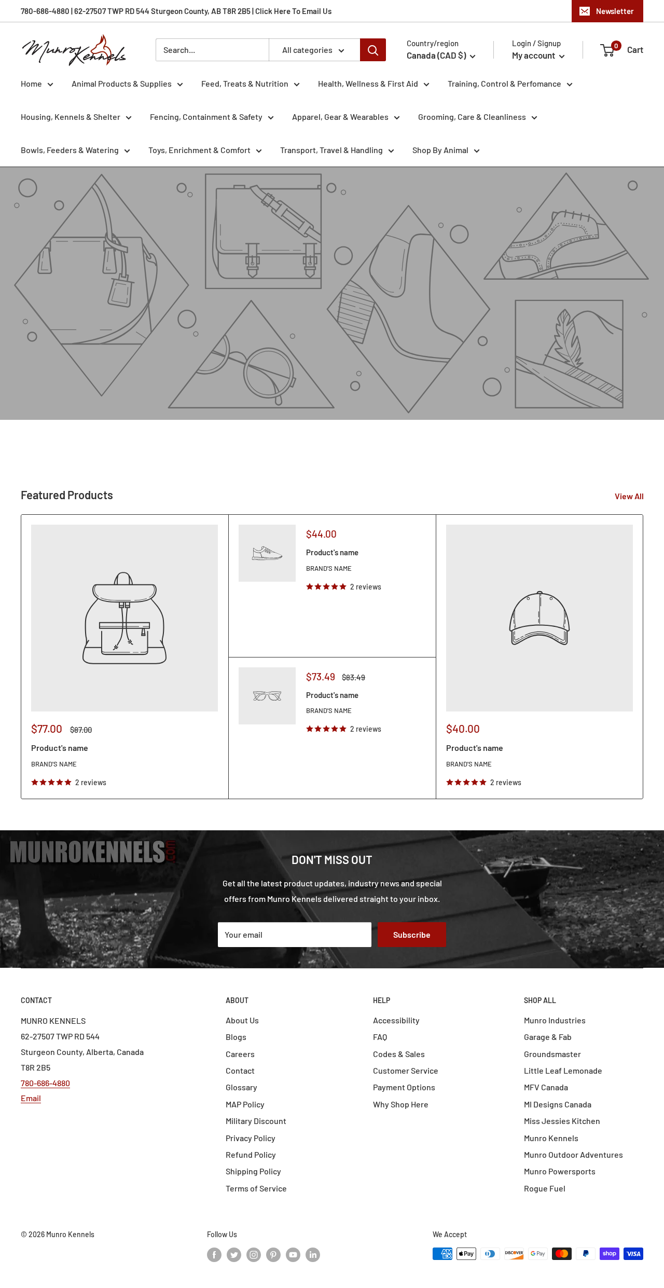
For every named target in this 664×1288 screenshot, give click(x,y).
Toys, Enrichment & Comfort (199, 150)
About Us (242, 1020)
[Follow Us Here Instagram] (253, 1255)
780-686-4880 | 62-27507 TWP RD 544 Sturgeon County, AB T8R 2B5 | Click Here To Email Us (176, 11)
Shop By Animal (440, 150)
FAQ (380, 1037)
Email (31, 1098)
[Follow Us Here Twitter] (234, 1255)
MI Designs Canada (557, 1104)
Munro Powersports (560, 1171)
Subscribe (412, 934)
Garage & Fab (548, 1037)
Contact (240, 1070)
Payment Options (404, 1087)
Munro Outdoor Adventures (573, 1154)
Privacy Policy (250, 1138)
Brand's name (54, 764)
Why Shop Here (400, 1104)
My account (534, 55)
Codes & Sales (399, 1054)
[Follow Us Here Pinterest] (273, 1255)
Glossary (241, 1087)
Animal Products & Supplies (122, 83)
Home (31, 83)
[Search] (373, 49)
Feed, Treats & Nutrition (244, 83)
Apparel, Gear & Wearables (340, 116)
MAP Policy (245, 1104)
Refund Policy (251, 1154)
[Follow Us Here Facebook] (214, 1255)
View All (630, 496)
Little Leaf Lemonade (563, 1070)
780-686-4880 (45, 1083)
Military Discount (256, 1121)
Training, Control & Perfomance (504, 83)
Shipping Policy (253, 1171)
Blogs (236, 1037)
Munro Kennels (551, 1138)
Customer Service (405, 1070)
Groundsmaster (552, 1054)
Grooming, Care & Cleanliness (472, 116)
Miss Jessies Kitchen (562, 1121)
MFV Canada (546, 1087)
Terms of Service (256, 1188)
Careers (240, 1054)
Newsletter (615, 11)
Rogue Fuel (544, 1188)
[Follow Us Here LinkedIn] (313, 1255)
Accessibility (396, 1020)
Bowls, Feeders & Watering (70, 150)
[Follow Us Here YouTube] (293, 1255)
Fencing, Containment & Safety (206, 116)
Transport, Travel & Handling (331, 150)
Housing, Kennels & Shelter (70, 116)
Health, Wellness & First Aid (368, 83)
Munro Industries (555, 1020)
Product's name (59, 747)
